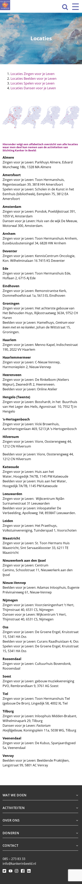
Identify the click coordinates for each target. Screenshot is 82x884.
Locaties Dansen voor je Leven (33, 88)
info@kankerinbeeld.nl (19, 863)
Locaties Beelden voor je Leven (34, 78)
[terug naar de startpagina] (5, 5)
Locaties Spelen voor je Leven (33, 83)
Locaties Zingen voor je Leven (33, 74)
